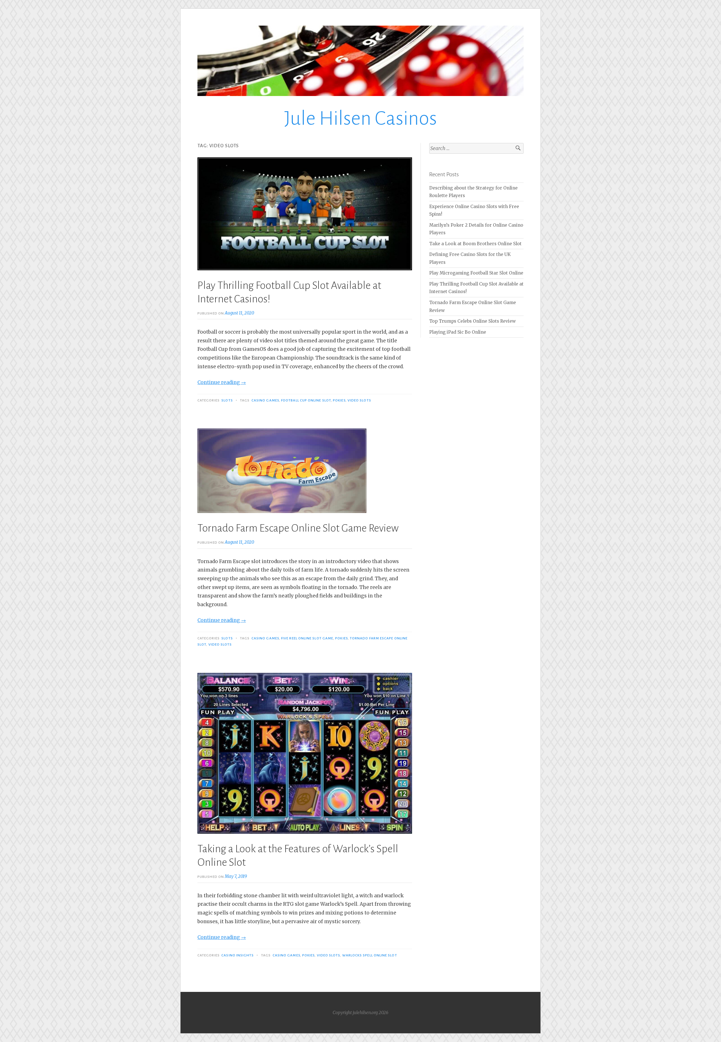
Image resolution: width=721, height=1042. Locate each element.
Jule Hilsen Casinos (360, 118)
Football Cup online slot (306, 400)
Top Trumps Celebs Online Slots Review (472, 321)
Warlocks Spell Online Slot (369, 955)
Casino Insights (237, 955)
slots (227, 400)
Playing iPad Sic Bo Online (457, 332)
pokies (339, 400)
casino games (265, 400)
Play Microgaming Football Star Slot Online (476, 273)
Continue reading (221, 382)
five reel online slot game (307, 638)
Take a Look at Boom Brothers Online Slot (475, 243)
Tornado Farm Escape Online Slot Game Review (298, 528)
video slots (359, 400)
